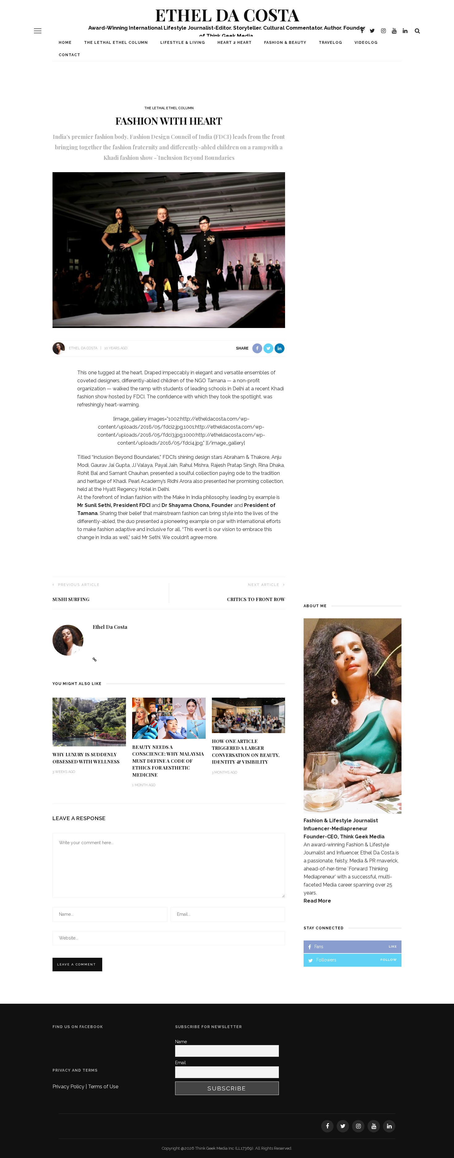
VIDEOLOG (366, 42)
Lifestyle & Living (182, 42)
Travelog (330, 42)
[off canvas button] (37, 31)
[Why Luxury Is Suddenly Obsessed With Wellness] (89, 721)
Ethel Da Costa (227, 14)
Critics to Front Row (256, 599)
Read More (317, 901)
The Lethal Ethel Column (116, 42)
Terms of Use (103, 1087)
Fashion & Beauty (285, 42)
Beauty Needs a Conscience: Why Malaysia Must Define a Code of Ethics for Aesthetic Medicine (168, 761)
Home (65, 42)
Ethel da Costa (83, 348)
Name (181, 1041)
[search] (417, 30)
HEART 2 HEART (234, 42)
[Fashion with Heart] (169, 250)
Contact (69, 55)
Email (180, 1062)
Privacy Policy (69, 1087)
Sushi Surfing (71, 599)
